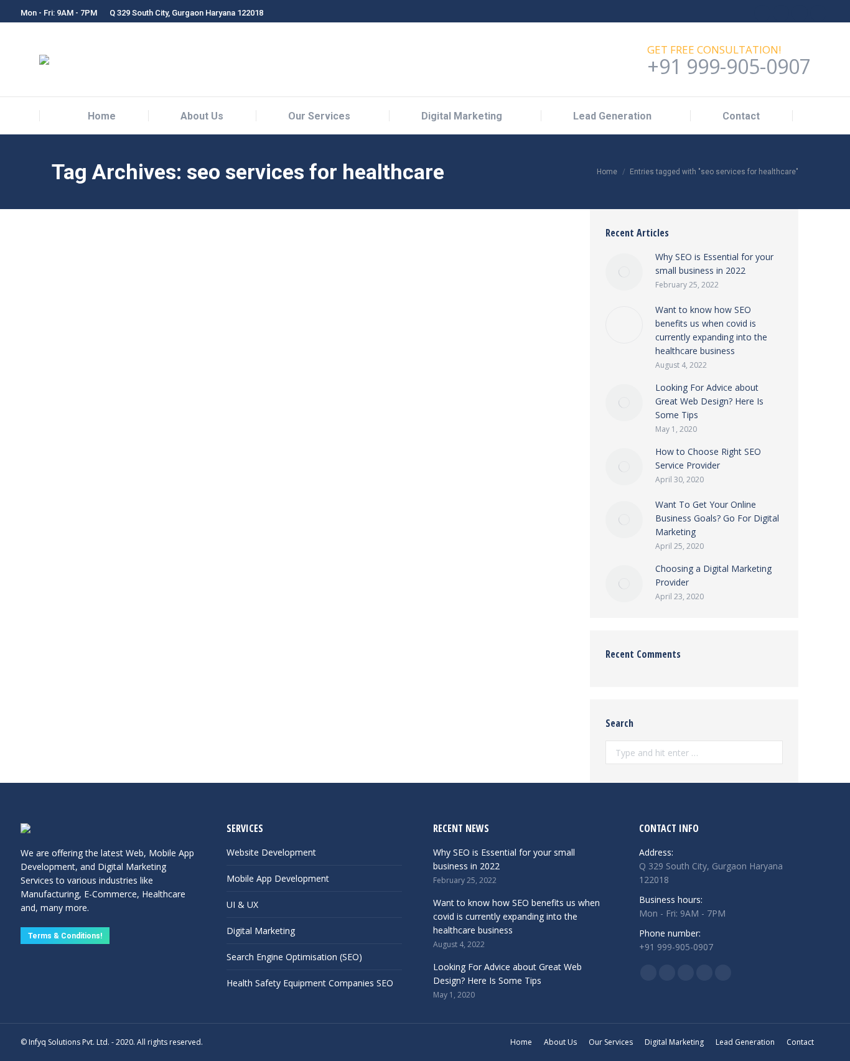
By (204, 271)
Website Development (271, 852)
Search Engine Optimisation (115, 271)
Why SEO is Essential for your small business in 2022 (714, 263)
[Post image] (624, 272)
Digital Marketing (261, 931)
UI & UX (242, 904)
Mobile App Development (278, 878)
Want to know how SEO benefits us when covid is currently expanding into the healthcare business (294, 240)
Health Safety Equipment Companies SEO (310, 983)
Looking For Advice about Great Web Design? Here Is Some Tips (709, 401)
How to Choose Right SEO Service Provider (708, 458)
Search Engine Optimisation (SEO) (294, 957)
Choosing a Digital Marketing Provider (713, 575)
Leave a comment (338, 271)
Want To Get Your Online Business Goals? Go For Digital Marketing (717, 518)
